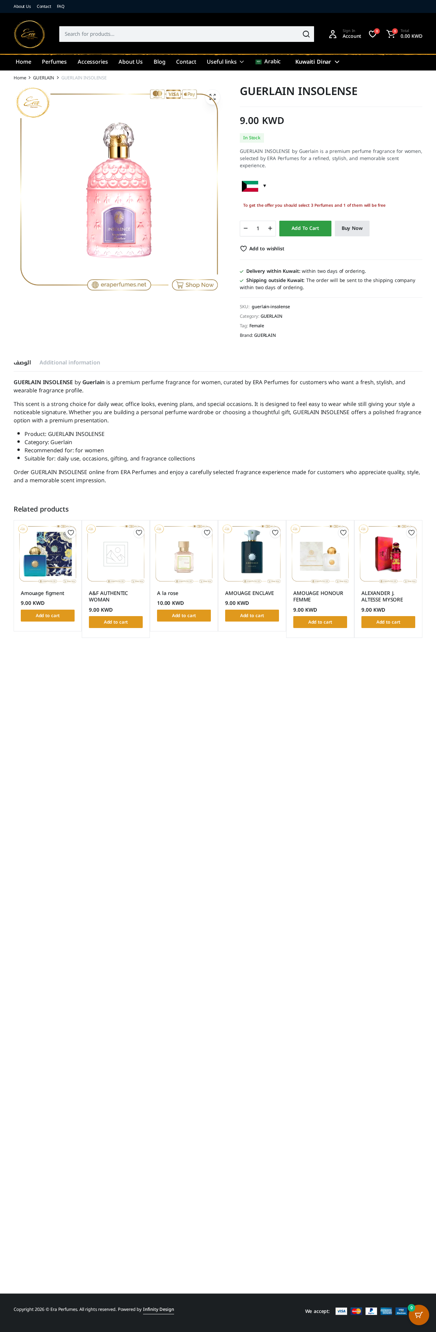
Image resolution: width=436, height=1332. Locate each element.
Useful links (221, 62)
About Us (22, 6)
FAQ (61, 6)
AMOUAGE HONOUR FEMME (318, 597)
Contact (44, 6)
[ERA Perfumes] (29, 34)
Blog (159, 62)
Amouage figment (42, 593)
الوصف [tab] (22, 362)
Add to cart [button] (48, 615)
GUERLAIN (43, 78)
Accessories (93, 62)
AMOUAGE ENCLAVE (249, 593)
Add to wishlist (266, 248)
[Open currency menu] (337, 62)
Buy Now (352, 228)
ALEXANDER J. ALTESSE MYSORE (382, 597)
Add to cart (305, 228)
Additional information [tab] (70, 362)
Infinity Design (158, 1309)
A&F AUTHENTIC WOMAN (108, 597)
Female (256, 326)
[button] (403, 34)
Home (23, 62)
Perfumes (54, 62)
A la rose (167, 593)
